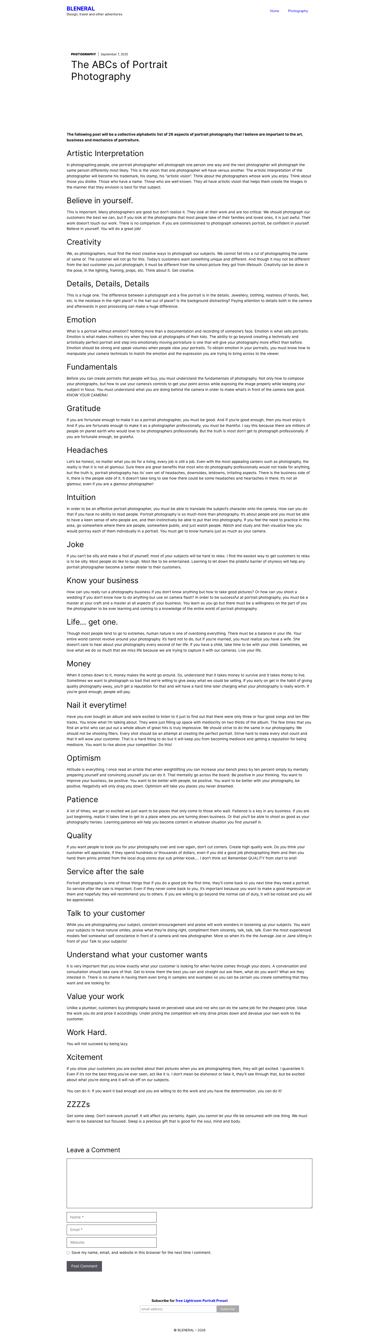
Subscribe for (190, 1300)
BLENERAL (81, 8)
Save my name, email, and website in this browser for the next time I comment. (141, 1252)
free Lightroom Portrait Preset (202, 1300)
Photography (298, 11)
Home (274, 11)
